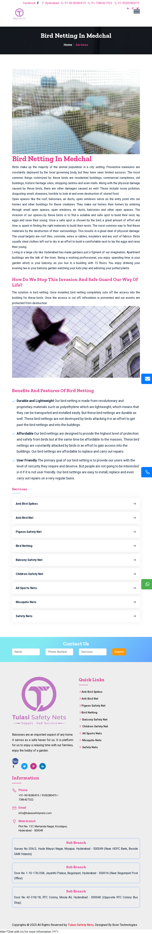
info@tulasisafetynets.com (35, 813)
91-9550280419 (128, 3)
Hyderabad (51, 3)
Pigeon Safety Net (29, 532)
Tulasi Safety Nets (81, 925)
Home (68, 45)
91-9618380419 (75, 3)
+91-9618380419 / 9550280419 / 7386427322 (38, 797)
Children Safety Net (29, 574)
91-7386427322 (101, 3)
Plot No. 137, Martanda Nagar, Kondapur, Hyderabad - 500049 (43, 828)
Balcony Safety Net (29, 560)
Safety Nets (24, 616)
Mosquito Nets (26, 602)
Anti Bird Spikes (27, 503)
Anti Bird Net (24, 518)
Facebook (29, 3)
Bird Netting (24, 546)
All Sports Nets (26, 588)
